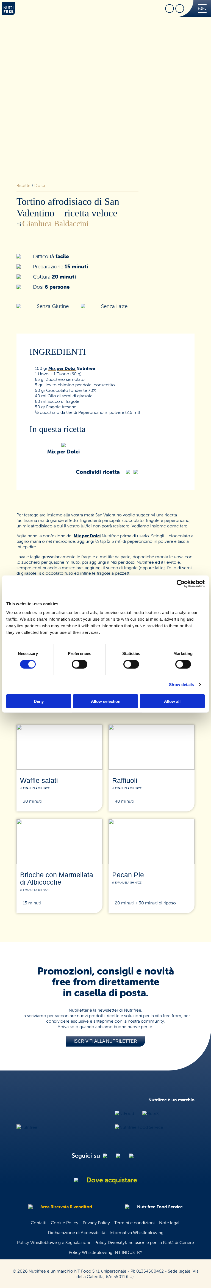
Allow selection (105, 701)
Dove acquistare (111, 1180)
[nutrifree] (26, 1127)
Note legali (170, 1222)
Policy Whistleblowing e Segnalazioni (53, 1242)
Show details (181, 684)
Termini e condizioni (134, 1222)
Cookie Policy (64, 1222)
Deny (39, 701)
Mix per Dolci (62, 368)
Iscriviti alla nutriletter (105, 1041)
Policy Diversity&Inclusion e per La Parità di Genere (144, 1242)
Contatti (38, 1222)
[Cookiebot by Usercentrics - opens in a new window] (181, 584)
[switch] (79, 664)
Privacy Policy (96, 1222)
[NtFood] (124, 1113)
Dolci (39, 185)
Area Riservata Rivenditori (66, 1206)
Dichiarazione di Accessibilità (76, 1232)
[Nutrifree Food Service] (139, 1127)
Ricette (23, 185)
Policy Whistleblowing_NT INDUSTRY (105, 1252)
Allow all (172, 701)
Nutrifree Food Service (160, 1206)
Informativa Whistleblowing (136, 1232)
